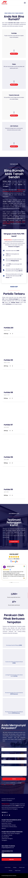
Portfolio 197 (8, 425)
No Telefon (4, 759)
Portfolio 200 (8, 328)
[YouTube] (9, 815)
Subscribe (11, 859)
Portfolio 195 (8, 489)
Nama (3, 747)
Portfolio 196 (8, 457)
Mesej (3, 765)
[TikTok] (7, 815)
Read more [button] (5, 578)
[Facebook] (3, 815)
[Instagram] (5, 815)
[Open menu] (24, 2)
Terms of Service (9, 784)
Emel (2, 753)
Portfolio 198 (8, 392)
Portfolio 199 (8, 360)
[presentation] (14, 316)
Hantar (14, 779)
